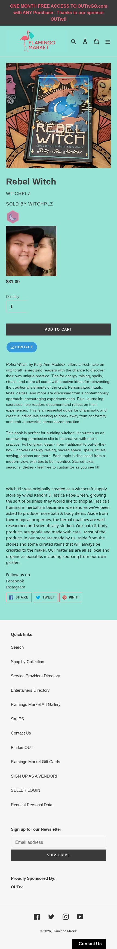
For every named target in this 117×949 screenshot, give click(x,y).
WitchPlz (40, 204)
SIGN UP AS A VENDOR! (34, 776)
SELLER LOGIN (25, 790)
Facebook (15, 581)
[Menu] (107, 41)
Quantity (12, 297)
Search (17, 647)
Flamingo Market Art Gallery (36, 704)
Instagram (15, 587)
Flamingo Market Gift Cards (35, 761)
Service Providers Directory (35, 675)
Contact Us (21, 733)
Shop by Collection (27, 661)
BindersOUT (22, 747)
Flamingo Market (65, 931)
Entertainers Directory (30, 690)
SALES (17, 719)
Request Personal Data (31, 804)
